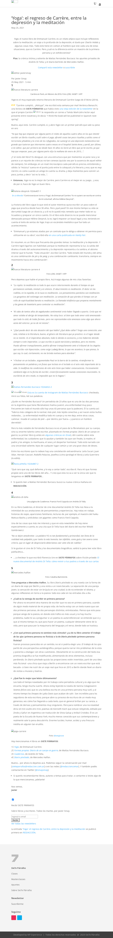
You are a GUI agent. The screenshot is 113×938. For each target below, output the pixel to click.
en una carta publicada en (67, 235)
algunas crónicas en (58, 435)
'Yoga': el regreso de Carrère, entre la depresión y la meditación (54, 829)
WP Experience (34, 934)
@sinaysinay (42, 770)
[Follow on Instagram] (13, 917)
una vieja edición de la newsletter (76, 108)
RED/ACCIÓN (29, 832)
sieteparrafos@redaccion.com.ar (28, 766)
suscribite (70, 67)
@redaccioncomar (69, 766)
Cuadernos (19, 754)
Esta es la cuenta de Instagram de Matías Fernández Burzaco (58, 392)
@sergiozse (59, 735)
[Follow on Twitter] (19, 917)
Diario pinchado (21, 757)
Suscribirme (17, 903)
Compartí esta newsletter (50, 67)
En (17, 195)
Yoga (16, 746)
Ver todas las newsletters (23, 823)
